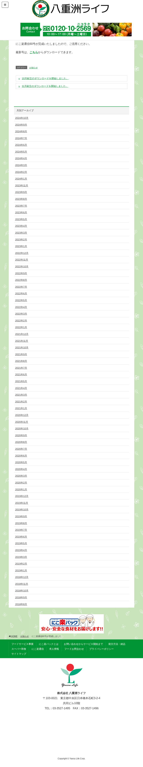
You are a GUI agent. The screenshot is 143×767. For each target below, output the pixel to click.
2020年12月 (21, 415)
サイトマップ (19, 653)
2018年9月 (21, 597)
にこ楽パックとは (48, 644)
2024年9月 (21, 124)
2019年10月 (21, 509)
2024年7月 (21, 138)
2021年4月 (21, 388)
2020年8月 (21, 442)
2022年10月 (21, 266)
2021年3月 (21, 394)
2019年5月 (21, 543)
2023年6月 (21, 212)
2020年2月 (21, 482)
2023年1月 (21, 246)
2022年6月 (21, 293)
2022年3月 (21, 313)
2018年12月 (21, 577)
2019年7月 (21, 529)
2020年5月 (21, 462)
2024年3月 (21, 165)
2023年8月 (21, 199)
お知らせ (33, 67)
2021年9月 (21, 354)
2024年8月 (21, 131)
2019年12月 (21, 496)
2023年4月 (21, 226)
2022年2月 (21, 320)
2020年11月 (21, 422)
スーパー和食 (19, 648)
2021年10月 (21, 347)
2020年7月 (21, 448)
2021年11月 (21, 340)
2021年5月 (21, 381)
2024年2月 (21, 172)
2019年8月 (21, 523)
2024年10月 (21, 118)
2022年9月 (21, 273)
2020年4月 (21, 469)
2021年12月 (21, 334)
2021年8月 (21, 361)
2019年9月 (21, 516)
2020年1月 (21, 489)
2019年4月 (21, 550)
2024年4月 (21, 158)
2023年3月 (21, 232)
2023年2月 (21, 239)
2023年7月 (21, 205)
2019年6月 (21, 536)
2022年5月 (21, 300)
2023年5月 (21, 219)
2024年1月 (21, 178)
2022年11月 (21, 259)
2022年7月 (21, 286)
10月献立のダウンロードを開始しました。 (45, 78)
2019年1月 (21, 570)
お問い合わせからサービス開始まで (83, 644)
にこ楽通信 (38, 648)
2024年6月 (21, 144)
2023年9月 (21, 192)
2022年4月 (21, 307)
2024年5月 (21, 151)
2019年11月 (21, 503)
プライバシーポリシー (101, 648)
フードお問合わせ (74, 648)
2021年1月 (21, 408)
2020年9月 (21, 435)
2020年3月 (21, 475)
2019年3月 (21, 557)
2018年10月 (21, 590)
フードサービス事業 (22, 644)
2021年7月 (21, 367)
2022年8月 (21, 280)
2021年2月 (21, 401)
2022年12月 (21, 253)
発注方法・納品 (116, 644)
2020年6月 (21, 455)
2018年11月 (21, 584)
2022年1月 (21, 327)
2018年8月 (21, 604)
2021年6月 (21, 374)
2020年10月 (21, 428)
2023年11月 (21, 185)
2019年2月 (21, 563)
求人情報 (54, 648)
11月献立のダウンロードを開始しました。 (45, 86)
